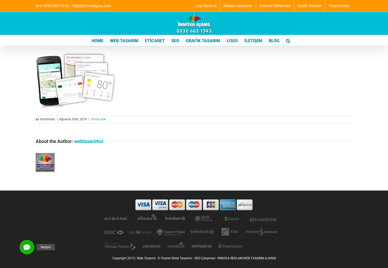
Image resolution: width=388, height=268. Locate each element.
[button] (288, 40)
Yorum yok (98, 119)
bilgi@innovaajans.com (92, 6)
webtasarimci (88, 141)
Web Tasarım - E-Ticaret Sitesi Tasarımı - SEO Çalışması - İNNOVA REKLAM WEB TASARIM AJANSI (206, 258)
